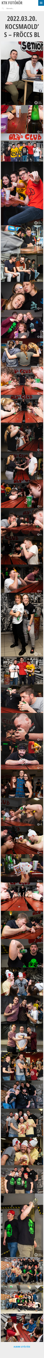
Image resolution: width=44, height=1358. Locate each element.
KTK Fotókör (12, 2)
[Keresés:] (15, 8)
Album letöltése (22, 1346)
